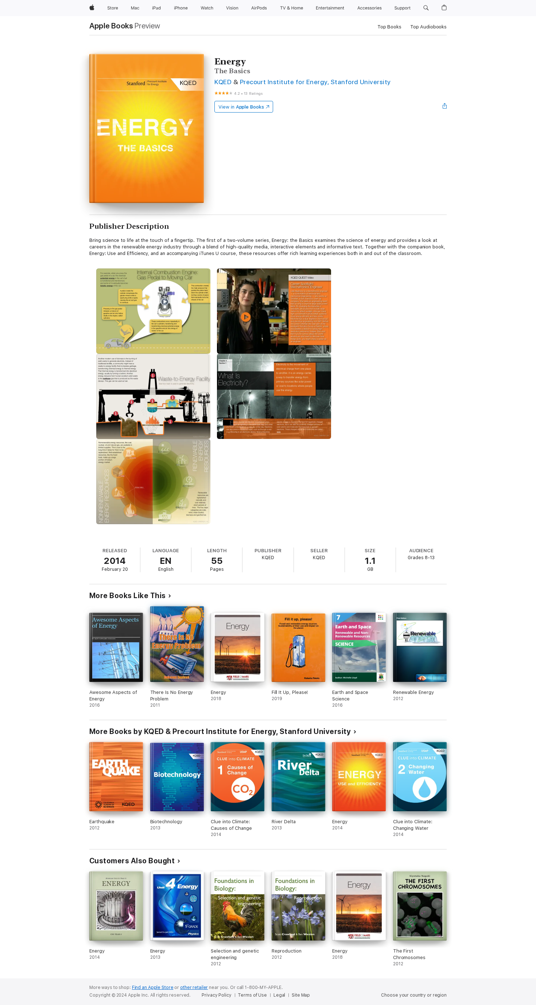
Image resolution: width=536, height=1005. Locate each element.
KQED (223, 82)
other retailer (194, 987)
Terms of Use (252, 995)
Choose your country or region (414, 995)
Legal (279, 995)
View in (241, 107)
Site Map (301, 995)
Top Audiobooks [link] (428, 27)
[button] (426, 8)
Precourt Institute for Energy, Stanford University (315, 82)
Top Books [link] (389, 27)
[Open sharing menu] (445, 107)
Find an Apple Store (153, 987)
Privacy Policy (216, 995)
